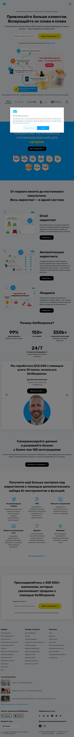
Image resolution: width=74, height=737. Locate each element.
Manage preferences (30, 128)
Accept (43, 128)
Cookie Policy (56, 121)
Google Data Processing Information (21, 123)
